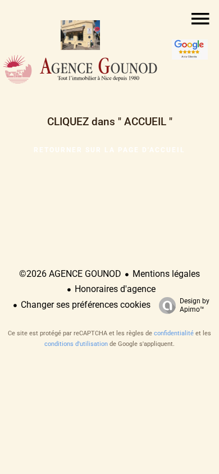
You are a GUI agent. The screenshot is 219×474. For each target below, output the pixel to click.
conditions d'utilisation (76, 344)
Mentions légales (166, 273)
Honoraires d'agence (115, 289)
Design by (194, 305)
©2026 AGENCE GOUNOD (70, 273)
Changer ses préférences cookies (85, 304)
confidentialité (174, 333)
